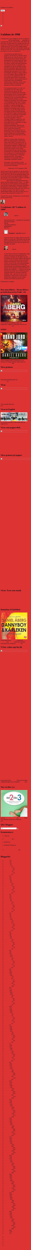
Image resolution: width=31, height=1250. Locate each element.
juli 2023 (6, 913)
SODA (6, 16)
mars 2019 (7, 994)
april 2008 (7, 1197)
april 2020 (7, 973)
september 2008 (8, 1190)
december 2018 (8, 998)
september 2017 (8, 1022)
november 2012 (8, 1112)
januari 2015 (7, 1071)
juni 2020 (6, 970)
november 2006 (8, 1224)
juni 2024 (6, 896)
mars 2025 (7, 882)
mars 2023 (7, 919)
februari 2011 (7, 1144)
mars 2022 (7, 938)
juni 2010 (6, 1157)
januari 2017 (7, 1034)
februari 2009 (7, 1182)
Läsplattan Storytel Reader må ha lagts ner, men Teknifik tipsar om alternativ (16, 836)
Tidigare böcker (8, 20)
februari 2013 (7, 1107)
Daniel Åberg (4, 4)
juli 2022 (6, 931)
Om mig (6, 21)
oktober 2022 (7, 927)
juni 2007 (6, 1213)
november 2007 (8, 1205)
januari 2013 (7, 1109)
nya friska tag (4, 40)
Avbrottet (6, 18)
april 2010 (7, 1160)
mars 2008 (7, 1199)
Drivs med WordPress (14, 1248)
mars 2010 (7, 1162)
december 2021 (8, 942)
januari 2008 (7, 1202)
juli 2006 (6, 1230)
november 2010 (8, 1149)
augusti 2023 (7, 911)
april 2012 (7, 1123)
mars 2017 (7, 1031)
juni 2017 (6, 1026)
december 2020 (8, 961)
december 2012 (8, 1110)
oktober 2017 (7, 1020)
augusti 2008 (7, 1191)
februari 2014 (7, 1088)
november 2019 (8, 981)
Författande (26, 203)
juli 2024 (6, 894)
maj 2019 (6, 991)
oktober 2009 (7, 1169)
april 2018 (7, 1011)
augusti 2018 (7, 1005)
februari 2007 (7, 1219)
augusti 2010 (7, 1154)
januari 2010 (7, 1165)
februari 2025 (7, 883)
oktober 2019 (7, 983)
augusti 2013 (7, 1098)
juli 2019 (6, 987)
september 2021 (8, 947)
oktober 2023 (7, 908)
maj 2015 (6, 1065)
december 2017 (8, 1017)
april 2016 (7, 1048)
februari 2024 (7, 902)
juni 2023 (6, 914)
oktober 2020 (7, 964)
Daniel (10, 249)
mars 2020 (7, 975)
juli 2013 (6, 1099)
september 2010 (8, 1152)
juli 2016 (6, 1043)
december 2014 (8, 1073)
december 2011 (8, 1129)
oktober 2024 (7, 890)
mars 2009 (7, 1180)
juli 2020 (6, 969)
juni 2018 (6, 1008)
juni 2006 (6, 1231)
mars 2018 (7, 1012)
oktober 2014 (7, 1076)
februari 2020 (7, 977)
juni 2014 (6, 1082)
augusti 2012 (7, 1116)
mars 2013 (7, 1106)
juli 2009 (6, 1174)
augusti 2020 (7, 967)
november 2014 (8, 1074)
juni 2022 (6, 933)
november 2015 (8, 1056)
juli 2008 (6, 1193)
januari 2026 (7, 866)
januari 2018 (7, 1015)
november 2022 (8, 925)
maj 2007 (6, 1214)
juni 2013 (6, 1101)
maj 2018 (6, 1009)
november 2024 (8, 888)
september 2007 (8, 1208)
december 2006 (8, 1222)
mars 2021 (7, 956)
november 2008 (8, 1186)
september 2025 (8, 872)
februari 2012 (7, 1126)
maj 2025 (6, 879)
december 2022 (8, 924)
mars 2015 (7, 1068)
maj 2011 (6, 1140)
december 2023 (8, 905)
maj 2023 (6, 916)
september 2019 (8, 984)
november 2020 (8, 963)
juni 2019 (6, 989)
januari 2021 (7, 959)
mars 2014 (7, 1087)
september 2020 (8, 966)
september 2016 (8, 1040)
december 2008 (8, 1185)
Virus (5, 13)
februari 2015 (7, 1070)
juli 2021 (6, 950)
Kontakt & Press (8, 23)
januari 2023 (7, 922)
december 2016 (8, 1036)
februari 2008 (7, 1200)
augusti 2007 (7, 1210)
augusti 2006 (7, 1228)
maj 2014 (6, 1084)
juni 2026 (6, 860)
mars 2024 (7, 900)
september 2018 (8, 1003)
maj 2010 (6, 1158)
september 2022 (8, 928)
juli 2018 (6, 1006)
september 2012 (8, 1115)
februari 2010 (7, 1163)
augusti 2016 (7, 1042)
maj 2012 (6, 1121)
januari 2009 (7, 1183)
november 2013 (8, 1093)
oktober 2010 (7, 1151)
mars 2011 (7, 1143)
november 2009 (8, 1168)
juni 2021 (6, 952)
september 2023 (8, 910)
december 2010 (8, 1148)
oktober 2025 (7, 871)
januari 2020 (7, 978)
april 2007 (7, 1216)
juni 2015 (6, 1064)
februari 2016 (7, 1051)
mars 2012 (7, 1124)
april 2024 (7, 899)
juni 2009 (6, 1176)
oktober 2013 (7, 1095)
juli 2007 (6, 1211)
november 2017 (8, 1019)
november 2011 (8, 1130)
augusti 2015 (7, 1060)
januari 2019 (7, 997)
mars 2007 (7, 1217)
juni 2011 (6, 1138)
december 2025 (8, 868)
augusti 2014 (7, 1079)
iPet (21, 40)
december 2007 (8, 1203)
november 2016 (8, 1037)
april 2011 (7, 1141)
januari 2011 (7, 1146)
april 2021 (7, 955)
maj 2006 (6, 1233)
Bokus (24, 643)
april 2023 (7, 918)
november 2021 (8, 944)
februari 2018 (7, 1014)
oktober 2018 (7, 1001)
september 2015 (8, 1059)
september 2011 (8, 1134)
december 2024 (8, 886)
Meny (2, 10)
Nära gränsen (7, 15)
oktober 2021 (7, 945)
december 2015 (8, 1054)
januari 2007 (7, 1221)
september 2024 (8, 891)
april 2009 (7, 1179)
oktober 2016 (7, 1039)
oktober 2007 (7, 1207)
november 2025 (8, 869)
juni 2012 (6, 1120)
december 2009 (8, 1166)
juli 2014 (6, 1081)
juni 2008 (6, 1194)
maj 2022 (6, 935)
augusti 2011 (7, 1135)
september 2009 (8, 1171)
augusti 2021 (7, 949)
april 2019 (7, 992)
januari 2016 (7, 1053)
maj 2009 (6, 1177)
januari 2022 (7, 941)
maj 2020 (6, 972)
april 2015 (7, 1067)
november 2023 (8, 907)
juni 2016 (6, 1045)
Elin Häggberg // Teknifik (11, 850)
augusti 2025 (7, 874)
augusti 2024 (7, 893)
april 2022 (7, 936)
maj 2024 (6, 897)
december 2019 (8, 980)
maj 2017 (6, 1028)
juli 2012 (6, 1118)
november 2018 (8, 1000)
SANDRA (11, 215)
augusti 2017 (7, 1023)
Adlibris (18, 643)
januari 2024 (7, 904)
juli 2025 (6, 876)
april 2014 (7, 1085)
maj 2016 (6, 1047)
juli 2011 (6, 1137)
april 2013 (7, 1104)
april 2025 (7, 880)
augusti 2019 (7, 986)
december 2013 (8, 1092)
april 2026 (7, 863)
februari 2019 (7, 995)
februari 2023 (7, 921)
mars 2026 (7, 865)
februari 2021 (7, 958)
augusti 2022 (7, 930)
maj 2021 (6, 953)
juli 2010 (6, 1155)
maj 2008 (6, 1196)
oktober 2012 (7, 1113)
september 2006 (8, 1227)
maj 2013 (6, 1102)
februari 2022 (7, 939)
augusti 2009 (7, 1172)
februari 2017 (7, 1033)
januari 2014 (7, 1090)
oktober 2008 (7, 1188)
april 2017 (7, 1029)
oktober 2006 (7, 1225)
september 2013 (8, 1096)
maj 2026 (6, 862)
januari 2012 (7, 1127)
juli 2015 (6, 1062)
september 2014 (8, 1078)
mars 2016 (7, 1050)
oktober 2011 (7, 1132)
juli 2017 (6, 1025)
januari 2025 (7, 885)
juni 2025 (6, 877)
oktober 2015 (7, 1057)
